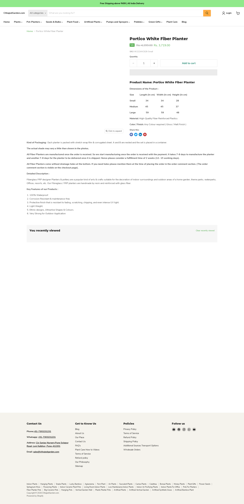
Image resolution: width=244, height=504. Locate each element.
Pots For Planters (190, 487)
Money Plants (179, 484)
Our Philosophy (82, 462)
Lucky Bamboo (75, 484)
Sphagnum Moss (33, 487)
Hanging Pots (66, 490)
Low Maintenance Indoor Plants (121, 487)
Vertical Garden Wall (83, 490)
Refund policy (81, 457)
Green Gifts (155, 21)
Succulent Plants (125, 484)
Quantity (134, 57)
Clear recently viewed (205, 231)
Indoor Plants (32, 484)
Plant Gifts (192, 484)
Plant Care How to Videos (87, 449)
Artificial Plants (92, 21)
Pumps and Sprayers (117, 21)
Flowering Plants (50, 487)
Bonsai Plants (165, 484)
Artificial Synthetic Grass (162, 490)
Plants (17, 21)
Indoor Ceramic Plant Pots (70, 487)
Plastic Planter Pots (103, 490)
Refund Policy (129, 437)
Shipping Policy (130, 441)
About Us (79, 433)
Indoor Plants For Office (170, 487)
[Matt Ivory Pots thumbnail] (32, 142)
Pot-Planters (34, 21)
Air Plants (112, 484)
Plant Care (171, 21)
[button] (173, 72)
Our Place (79, 437)
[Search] (207, 13)
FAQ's (78, 445)
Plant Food (73, 21)
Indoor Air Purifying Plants (147, 487)
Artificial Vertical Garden (139, 490)
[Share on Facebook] (131, 134)
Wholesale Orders (131, 449)
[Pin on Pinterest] (145, 134)
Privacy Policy (129, 429)
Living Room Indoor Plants (94, 487)
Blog (184, 21)
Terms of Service (83, 453)
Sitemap (79, 466)
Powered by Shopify (35, 496)
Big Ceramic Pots (51, 490)
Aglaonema (89, 484)
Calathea (153, 484)
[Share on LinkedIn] (140, 134)
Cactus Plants (141, 484)
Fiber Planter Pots (34, 490)
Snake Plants (61, 484)
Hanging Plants (46, 484)
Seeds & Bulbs (54, 21)
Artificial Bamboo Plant (184, 490)
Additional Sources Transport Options (141, 445)
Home (7, 21)
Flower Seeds (204, 484)
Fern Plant (101, 484)
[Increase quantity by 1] (154, 63)
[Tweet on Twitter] (136, 134)
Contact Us (80, 441)
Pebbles (138, 21)
